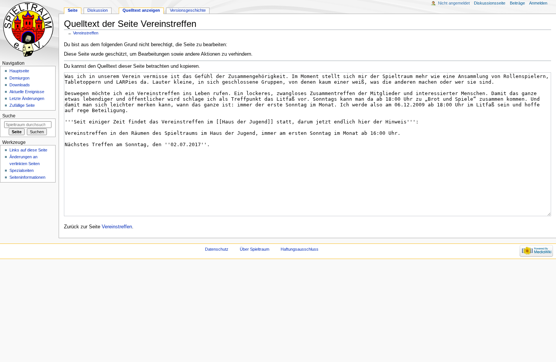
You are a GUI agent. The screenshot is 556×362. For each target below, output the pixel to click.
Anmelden (538, 3)
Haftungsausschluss (299, 249)
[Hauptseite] (29, 29)
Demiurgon (19, 78)
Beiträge (517, 3)
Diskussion (97, 10)
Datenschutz (216, 249)
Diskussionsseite (489, 3)
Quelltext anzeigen (141, 10)
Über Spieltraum (254, 249)
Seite (73, 10)
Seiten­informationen (27, 177)
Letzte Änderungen (26, 98)
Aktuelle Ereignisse (26, 91)
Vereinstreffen (85, 33)
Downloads (19, 85)
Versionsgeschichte (188, 10)
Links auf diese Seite (28, 150)
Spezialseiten (21, 170)
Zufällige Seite (22, 105)
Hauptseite (19, 71)
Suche (9, 116)
